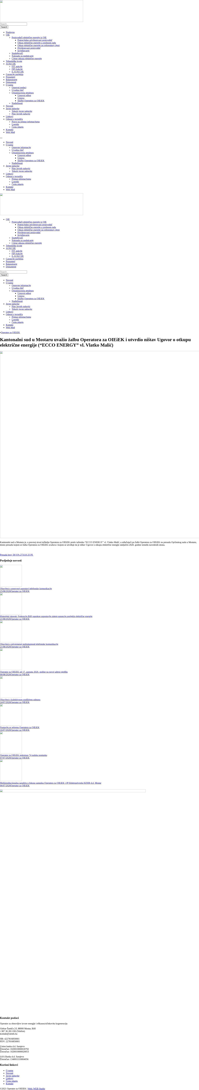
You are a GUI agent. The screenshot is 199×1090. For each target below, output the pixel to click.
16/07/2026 (5, 730)
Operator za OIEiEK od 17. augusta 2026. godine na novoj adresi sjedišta (34, 672)
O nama (9, 85)
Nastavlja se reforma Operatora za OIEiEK (19, 727)
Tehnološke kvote (14, 61)
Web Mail (10, 132)
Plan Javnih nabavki (21, 114)
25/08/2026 (5, 591)
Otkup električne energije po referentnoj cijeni (38, 45)
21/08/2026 (5, 619)
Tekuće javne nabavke (22, 111)
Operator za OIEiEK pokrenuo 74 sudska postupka (23, 755)
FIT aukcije (17, 66)
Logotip (15, 124)
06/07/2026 (5, 785)
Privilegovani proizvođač (28, 48)
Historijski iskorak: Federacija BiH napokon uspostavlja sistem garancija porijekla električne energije (46, 616)
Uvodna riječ (18, 90)
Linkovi (9, 116)
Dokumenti (11, 82)
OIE (8, 35)
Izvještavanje (23, 50)
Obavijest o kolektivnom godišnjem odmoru (20, 699)
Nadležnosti (17, 103)
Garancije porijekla (14, 74)
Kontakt (9, 129)
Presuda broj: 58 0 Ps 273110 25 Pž (16, 555)
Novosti (9, 106)
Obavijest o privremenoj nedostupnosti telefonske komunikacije (29, 644)
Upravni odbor (24, 95)
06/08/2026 (5, 674)
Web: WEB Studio (36, 1088)
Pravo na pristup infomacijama (26, 121)
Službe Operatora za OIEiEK (30, 100)
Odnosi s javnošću (14, 119)
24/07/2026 (5, 702)
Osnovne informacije (21, 147)
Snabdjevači (17, 53)
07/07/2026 (5, 758)
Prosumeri (10, 77)
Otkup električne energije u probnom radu (36, 43)
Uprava (20, 98)
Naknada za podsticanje (23, 56)
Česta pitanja (17, 127)
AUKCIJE (11, 64)
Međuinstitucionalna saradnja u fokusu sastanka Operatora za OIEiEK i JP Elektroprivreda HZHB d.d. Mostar (50, 783)
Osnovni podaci (19, 87)
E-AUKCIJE (18, 71)
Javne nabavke (12, 108)
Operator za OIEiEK (10, 332)
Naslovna (10, 32)
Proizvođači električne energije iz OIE (29, 37)
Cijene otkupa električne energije (27, 58)
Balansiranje (11, 79)
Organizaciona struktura (23, 93)
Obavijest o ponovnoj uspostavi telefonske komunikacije (26, 588)
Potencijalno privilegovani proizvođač (34, 40)
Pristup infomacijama (21, 179)
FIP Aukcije (17, 69)
